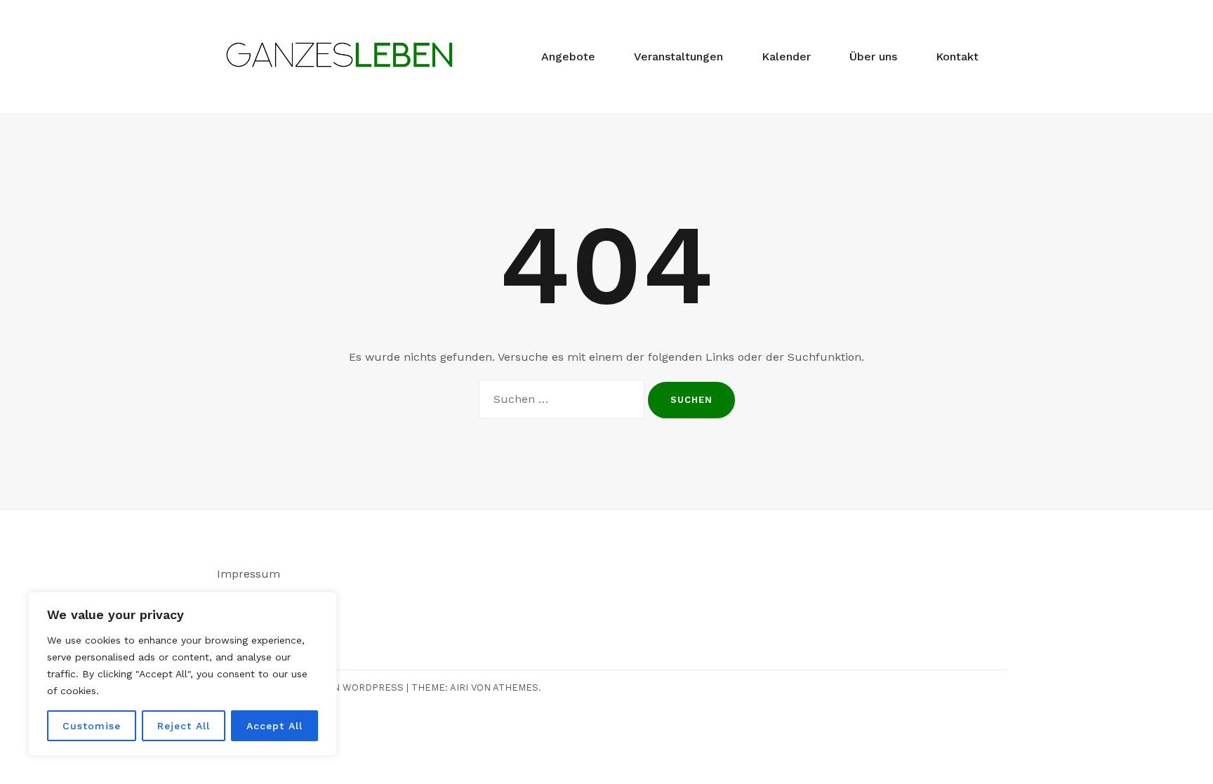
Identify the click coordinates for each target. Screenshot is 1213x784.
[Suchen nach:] (561, 399)
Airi (459, 687)
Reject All (183, 725)
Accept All (274, 725)
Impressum (248, 573)
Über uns (873, 56)
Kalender (786, 56)
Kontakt (957, 56)
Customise (91, 725)
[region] (182, 674)
